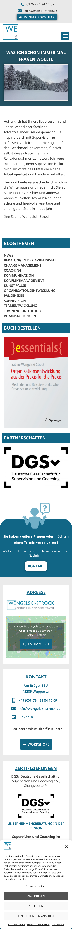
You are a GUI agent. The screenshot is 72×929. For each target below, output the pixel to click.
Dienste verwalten (35, 886)
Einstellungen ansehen (36, 916)
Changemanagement (22, 265)
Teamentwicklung (20, 305)
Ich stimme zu (36, 644)
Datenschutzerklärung (38, 924)
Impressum (58, 924)
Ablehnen (36, 906)
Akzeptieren (36, 896)
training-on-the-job (22, 311)
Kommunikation (19, 275)
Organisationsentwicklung (29, 290)
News (8, 255)
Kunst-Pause (15, 285)
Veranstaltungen (20, 316)
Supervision (15, 300)
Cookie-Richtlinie (16, 924)
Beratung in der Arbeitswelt (30, 260)
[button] (66, 846)
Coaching (13, 270)
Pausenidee (14, 295)
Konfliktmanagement (24, 280)
